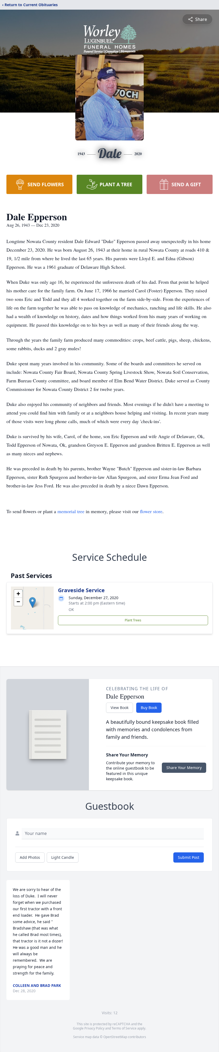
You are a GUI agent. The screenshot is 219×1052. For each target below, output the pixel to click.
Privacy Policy (94, 1028)
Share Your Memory (184, 767)
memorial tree (70, 511)
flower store (151, 511)
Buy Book (149, 707)
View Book (119, 707)
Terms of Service (124, 1028)
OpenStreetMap (115, 1037)
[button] (32, 602)
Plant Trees (133, 620)
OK (71, 609)
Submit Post (188, 857)
